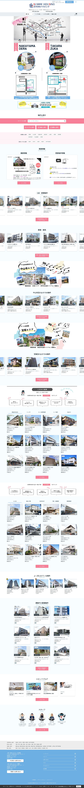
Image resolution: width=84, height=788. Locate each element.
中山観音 (43, 748)
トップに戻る (38, 14)
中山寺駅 (34, 134)
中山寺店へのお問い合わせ (15, 760)
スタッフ (45, 756)
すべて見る (42, 477)
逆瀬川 (27, 748)
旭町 (33, 744)
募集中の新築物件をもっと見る (42, 669)
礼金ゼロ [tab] (69, 412)
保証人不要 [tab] (28, 501)
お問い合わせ (69, 1)
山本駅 (50, 134)
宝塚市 (29, 141)
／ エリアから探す (45, 14)
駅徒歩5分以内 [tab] (15, 412)
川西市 (38, 141)
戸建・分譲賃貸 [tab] (55, 501)
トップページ (45, 753)
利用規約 (34, 779)
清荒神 (35, 748)
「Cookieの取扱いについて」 (62, 786)
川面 (17, 744)
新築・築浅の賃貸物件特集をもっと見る (42, 255)
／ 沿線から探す (53, 14)
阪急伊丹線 (33, 746)
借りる (27, 14)
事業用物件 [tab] (69, 501)
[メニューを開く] (76, 2)
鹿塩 (22, 744)
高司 (35, 744)
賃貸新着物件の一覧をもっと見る (42, 219)
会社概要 (45, 768)
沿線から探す (43, 127)
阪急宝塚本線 (22, 746)
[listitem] (15, 205)
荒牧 (24, 744)
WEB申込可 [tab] (42, 501)
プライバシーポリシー (42, 779)
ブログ (44, 762)
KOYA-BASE (61, 173)
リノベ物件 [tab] (55, 412)
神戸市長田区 (48, 141)
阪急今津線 (28, 746)
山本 (30, 748)
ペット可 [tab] (28, 412)
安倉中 (29, 744)
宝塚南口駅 (40, 134)
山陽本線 (44, 746)
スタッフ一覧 (42, 729)
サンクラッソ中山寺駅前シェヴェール (65, 168)
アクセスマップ (46, 765)
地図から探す (55, 127)
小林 (27, 744)
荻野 (41, 744)
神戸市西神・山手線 (51, 746)
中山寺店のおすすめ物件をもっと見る (42, 317)
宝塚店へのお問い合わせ (16, 771)
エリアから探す (30, 127)
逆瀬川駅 (45, 134)
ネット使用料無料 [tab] (42, 412)
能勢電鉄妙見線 (39, 746)
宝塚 (16, 748)
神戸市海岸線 (58, 746)
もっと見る (23, 183)
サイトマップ (49, 779)
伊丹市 (34, 141)
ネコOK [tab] (15, 501)
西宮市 (43, 141)
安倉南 (38, 744)
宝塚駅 (29, 134)
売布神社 (39, 748)
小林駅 (54, 134)
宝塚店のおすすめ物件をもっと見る (42, 380)
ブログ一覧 (42, 699)
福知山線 (17, 746)
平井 (19, 744)
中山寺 (19, 748)
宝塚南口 (23, 748)
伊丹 (47, 748)
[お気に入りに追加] (3, 206)
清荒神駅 (59, 134)
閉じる (78, 786)
